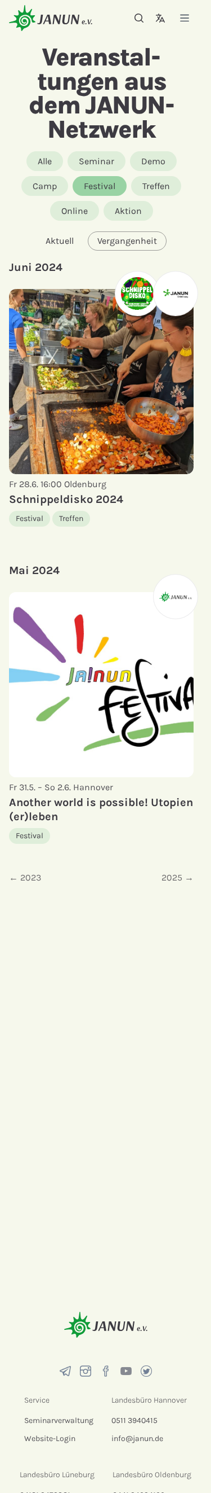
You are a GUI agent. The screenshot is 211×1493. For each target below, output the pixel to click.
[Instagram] (85, 1371)
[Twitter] (146, 1371)
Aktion (128, 210)
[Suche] (139, 18)
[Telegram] (65, 1371)
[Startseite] (50, 18)
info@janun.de (137, 1438)
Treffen (156, 186)
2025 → (177, 877)
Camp (45, 186)
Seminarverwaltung (58, 1420)
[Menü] (185, 18)
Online (74, 210)
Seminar (96, 161)
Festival (99, 186)
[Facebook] (105, 1371)
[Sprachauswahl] (160, 18)
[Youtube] (126, 1371)
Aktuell (60, 240)
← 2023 (25, 877)
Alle (45, 161)
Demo (153, 161)
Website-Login (49, 1438)
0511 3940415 (134, 1420)
